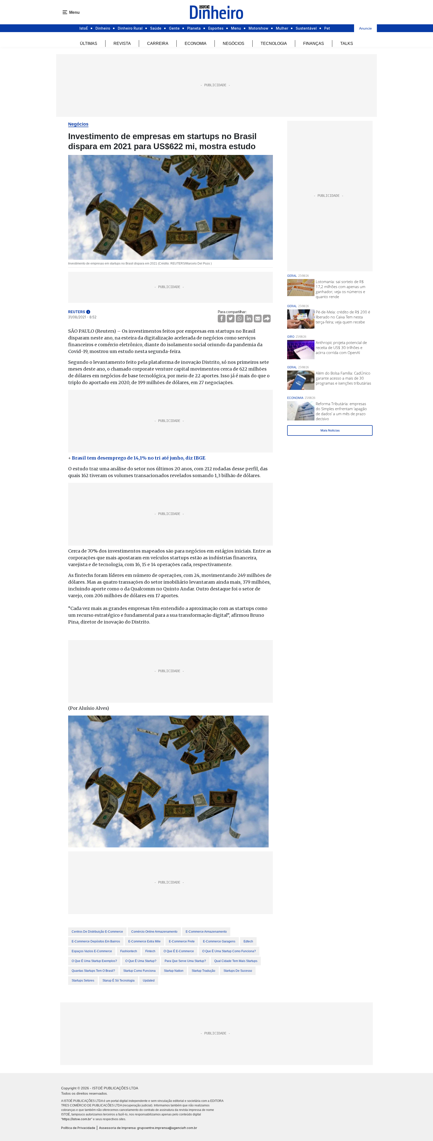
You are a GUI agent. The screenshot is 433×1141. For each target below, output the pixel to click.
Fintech (150, 951)
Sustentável (306, 28)
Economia (195, 43)
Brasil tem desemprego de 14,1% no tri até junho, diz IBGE (138, 458)
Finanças (313, 43)
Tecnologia (274, 43)
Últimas (88, 43)
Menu (236, 28)
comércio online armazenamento (154, 931)
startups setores (83, 980)
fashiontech (128, 951)
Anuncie (365, 28)
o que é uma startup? (140, 961)
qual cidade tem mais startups (235, 961)
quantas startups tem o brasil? (93, 971)
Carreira (157, 43)
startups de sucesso (238, 971)
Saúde (155, 28)
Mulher (282, 28)
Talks (346, 43)
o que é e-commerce (179, 951)
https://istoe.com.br (76, 1119)
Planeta (194, 28)
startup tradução (203, 971)
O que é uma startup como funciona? (229, 951)
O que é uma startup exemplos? (94, 961)
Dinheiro (102, 28)
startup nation (173, 971)
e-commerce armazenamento (206, 931)
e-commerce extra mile (144, 941)
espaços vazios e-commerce (92, 951)
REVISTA (122, 43)
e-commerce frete (182, 941)
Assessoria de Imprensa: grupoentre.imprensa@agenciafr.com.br (148, 1128)
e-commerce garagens (219, 941)
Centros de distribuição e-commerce (97, 931)
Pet (327, 28)
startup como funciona (139, 971)
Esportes (216, 28)
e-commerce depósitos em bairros (96, 941)
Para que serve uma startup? (185, 961)
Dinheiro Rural (130, 28)
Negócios (233, 43)
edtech (248, 941)
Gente (174, 28)
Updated (149, 980)
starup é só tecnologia (118, 980)
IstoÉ (83, 28)
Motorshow (258, 28)
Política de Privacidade (78, 1128)
